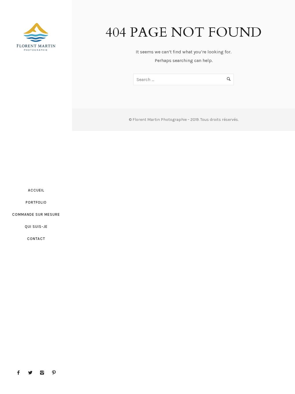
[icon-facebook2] (20, 372)
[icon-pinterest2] (54, 372)
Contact (36, 239)
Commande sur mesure (36, 214)
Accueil (36, 190)
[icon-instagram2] (43, 372)
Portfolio (36, 202)
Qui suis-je (36, 226)
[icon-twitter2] (31, 372)
